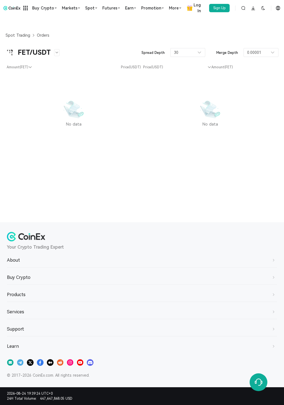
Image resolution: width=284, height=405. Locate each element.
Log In (197, 8)
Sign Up (219, 8)
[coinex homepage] (12, 8)
